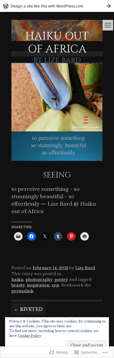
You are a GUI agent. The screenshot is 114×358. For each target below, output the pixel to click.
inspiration (38, 285)
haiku (17, 279)
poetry (61, 279)
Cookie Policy (29, 336)
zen (55, 285)
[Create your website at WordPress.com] (57, 6)
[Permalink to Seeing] (57, 162)
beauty (18, 285)
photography (38, 279)
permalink (22, 291)
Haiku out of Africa (57, 42)
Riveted (28, 309)
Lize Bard (85, 268)
